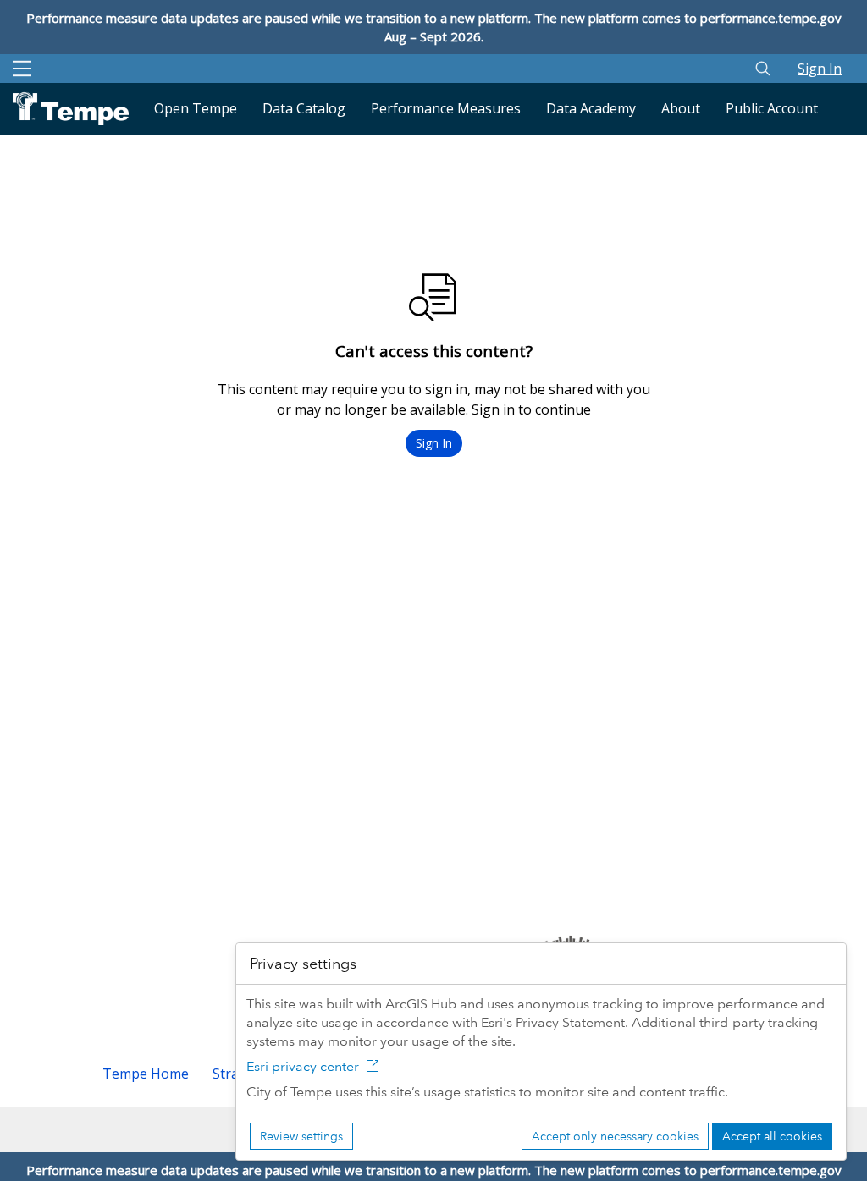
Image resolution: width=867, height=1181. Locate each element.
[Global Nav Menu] (22, 68)
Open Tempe (195, 108)
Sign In (820, 68)
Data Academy (591, 108)
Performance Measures (446, 108)
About (680, 108)
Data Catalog (303, 108)
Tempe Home (145, 1073)
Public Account (772, 108)
